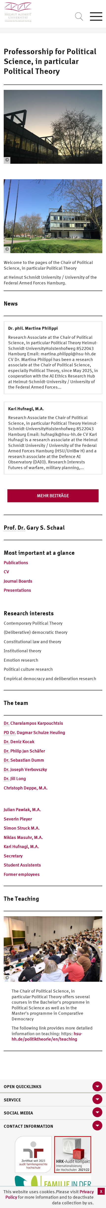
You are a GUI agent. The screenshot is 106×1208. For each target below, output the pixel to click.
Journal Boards (18, 581)
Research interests (29, 613)
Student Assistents (22, 864)
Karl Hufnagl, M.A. (21, 846)
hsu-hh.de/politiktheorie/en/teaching (47, 1036)
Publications (16, 562)
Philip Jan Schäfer (24, 750)
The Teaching (21, 898)
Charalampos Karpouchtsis (33, 723)
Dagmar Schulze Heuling (34, 732)
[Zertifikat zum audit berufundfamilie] (33, 1154)
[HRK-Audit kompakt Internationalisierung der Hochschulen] (72, 1154)
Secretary (13, 855)
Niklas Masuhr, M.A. (23, 837)
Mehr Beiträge (53, 495)
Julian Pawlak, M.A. (22, 809)
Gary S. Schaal (34, 527)
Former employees (22, 874)
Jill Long (15, 778)
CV (6, 571)
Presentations (17, 590)
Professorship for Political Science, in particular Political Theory (50, 61)
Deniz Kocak (19, 741)
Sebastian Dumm (24, 760)
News (11, 303)
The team (16, 702)
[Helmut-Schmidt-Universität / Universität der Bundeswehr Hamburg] (16, 11)
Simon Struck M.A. (22, 828)
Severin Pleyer (18, 818)
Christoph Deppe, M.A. (26, 787)
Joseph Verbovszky (25, 769)
